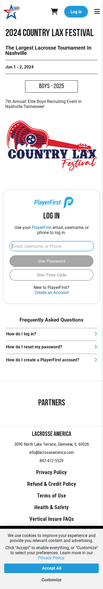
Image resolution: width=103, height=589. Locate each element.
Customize (51, 579)
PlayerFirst (42, 227)
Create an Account (52, 292)
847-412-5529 (51, 460)
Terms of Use (51, 495)
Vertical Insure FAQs (51, 519)
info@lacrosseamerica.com (51, 452)
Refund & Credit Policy (51, 484)
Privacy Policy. (51, 557)
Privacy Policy (51, 472)
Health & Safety (51, 507)
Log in (76, 11)
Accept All (51, 568)
